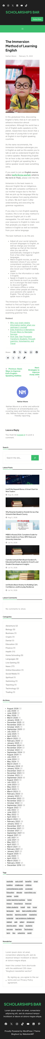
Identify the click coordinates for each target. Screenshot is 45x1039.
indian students (12, 907)
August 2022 (12, 807)
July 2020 (11, 856)
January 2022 (13, 824)
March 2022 (12, 819)
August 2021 (12, 835)
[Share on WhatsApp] (31, 352)
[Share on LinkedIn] (25, 352)
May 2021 (11, 842)
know (35, 907)
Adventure (10, 626)
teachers (18, 929)
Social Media (11, 674)
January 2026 (13, 720)
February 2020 (13, 863)
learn (18, 911)
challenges (19, 885)
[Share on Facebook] (14, 352)
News (8, 666)
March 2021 (12, 847)
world (29, 933)
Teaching (10, 685)
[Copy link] (24, 358)
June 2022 (11, 812)
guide (16, 896)
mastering (33, 915)
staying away (12, 926)
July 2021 (11, 837)
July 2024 (11, 757)
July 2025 (11, 731)
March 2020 (12, 860)
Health (8, 651)
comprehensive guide (15, 889)
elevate (19, 892)
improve (28, 903)
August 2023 (12, 780)
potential (10, 918)
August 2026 (12, 708)
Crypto (9, 637)
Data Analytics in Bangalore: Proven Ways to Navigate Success (22, 331)
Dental (8, 640)
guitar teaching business (16, 900)
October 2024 (13, 750)
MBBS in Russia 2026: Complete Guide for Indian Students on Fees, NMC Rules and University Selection (21, 536)
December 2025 (14, 722)
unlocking (21, 933)
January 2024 (13, 768)
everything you (30, 892)
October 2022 (13, 803)
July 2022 (11, 810)
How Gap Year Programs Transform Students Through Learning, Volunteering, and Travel (22, 340)
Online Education (13, 670)
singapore (30, 922)
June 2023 (11, 784)
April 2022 (11, 817)
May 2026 (11, 715)
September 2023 (14, 777)
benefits (28, 881)
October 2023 (13, 775)
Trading (9, 692)
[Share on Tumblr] (13, 358)
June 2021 (11, 840)
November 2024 (14, 748)
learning (10, 915)
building (10, 885)
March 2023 (12, 791)
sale (15, 922)
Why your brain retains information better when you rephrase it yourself (22, 325)
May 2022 (11, 814)
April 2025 (11, 736)
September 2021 (14, 833)
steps (21, 926)
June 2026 (11, 713)
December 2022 (14, 798)
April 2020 (11, 858)
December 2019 (14, 865)
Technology (11, 688)
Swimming (10, 681)
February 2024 (13, 766)
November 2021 (14, 828)
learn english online (29, 911)
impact (9, 903)
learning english (21, 915)
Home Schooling (13, 655)
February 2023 (13, 794)
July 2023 (11, 782)
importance (18, 903)
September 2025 (14, 729)
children (29, 885)
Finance (9, 648)
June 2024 (11, 759)
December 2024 (14, 745)
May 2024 (11, 761)
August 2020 (12, 853)
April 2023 (11, 789)
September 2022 (14, 805)
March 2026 (12, 718)
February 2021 (13, 849)
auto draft (19, 881)
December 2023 (14, 771)
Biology (9, 629)
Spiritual (9, 677)
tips (13, 933)
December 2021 (14, 826)
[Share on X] (20, 352)
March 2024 (12, 764)
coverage (28, 889)
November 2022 (14, 800)
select (22, 922)
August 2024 (12, 754)
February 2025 (13, 741)
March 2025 (12, 738)
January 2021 (13, 851)
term (8, 933)
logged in (21, 435)
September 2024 (14, 752)
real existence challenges (25, 918)
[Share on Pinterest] (36, 352)
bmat (36, 881)
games (9, 896)
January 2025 (13, 743)
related (9, 922)
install (23, 907)
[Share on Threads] (19, 358)
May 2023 (11, 787)
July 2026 (11, 711)
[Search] (35, 457)
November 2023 (14, 773)
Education (10, 644)
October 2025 (13, 727)
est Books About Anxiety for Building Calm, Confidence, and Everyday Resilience (22, 586)
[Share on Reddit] (8, 358)
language (10, 911)
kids (28, 907)
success (10, 929)
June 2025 (11, 734)
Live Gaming (11, 662)
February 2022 (13, 821)
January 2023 (13, 796)
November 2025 (14, 724)
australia (10, 881)
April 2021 (11, 844)
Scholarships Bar (22, 12)
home (29, 900)
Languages (10, 659)
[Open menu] (22, 28)
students (29, 926)
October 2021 (13, 830)
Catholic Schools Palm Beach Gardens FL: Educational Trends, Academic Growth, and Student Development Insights (22, 562)
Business (10, 633)
